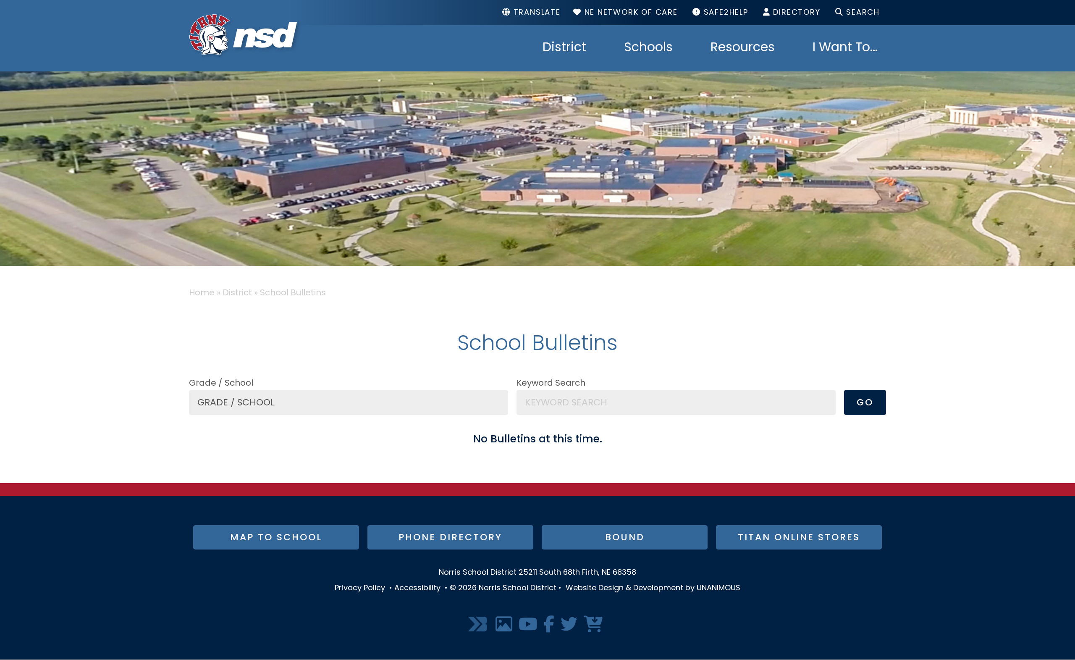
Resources (743, 48)
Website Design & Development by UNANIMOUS (653, 588)
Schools (648, 48)
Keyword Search (551, 383)
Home (202, 293)
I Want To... (845, 48)
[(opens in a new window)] (478, 624)
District (564, 48)
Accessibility (417, 588)
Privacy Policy (360, 588)
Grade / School (221, 383)
